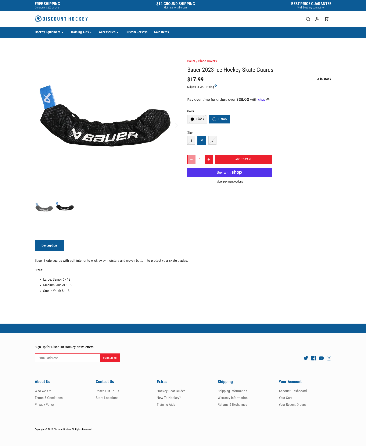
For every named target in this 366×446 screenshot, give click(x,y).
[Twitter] (306, 358)
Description (49, 245)
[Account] (317, 19)
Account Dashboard (293, 391)
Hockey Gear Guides (171, 391)
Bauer (191, 61)
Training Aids (166, 404)
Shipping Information (232, 391)
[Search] (308, 19)
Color (190, 111)
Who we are (43, 391)
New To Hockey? (169, 398)
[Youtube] (321, 358)
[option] (106, 125)
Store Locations (107, 398)
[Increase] (209, 159)
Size (190, 132)
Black (200, 119)
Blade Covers (207, 61)
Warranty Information (233, 398)
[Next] (170, 125)
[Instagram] (329, 358)
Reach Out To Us (107, 391)
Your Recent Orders (292, 404)
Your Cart (285, 398)
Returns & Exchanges (232, 404)
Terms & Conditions (49, 398)
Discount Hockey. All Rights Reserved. (73, 429)
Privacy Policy (44, 404)
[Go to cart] (326, 19)
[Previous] (41, 125)
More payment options (229, 181)
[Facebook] (313, 358)
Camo (222, 119)
